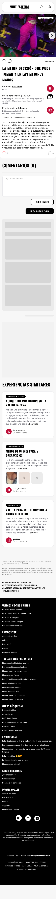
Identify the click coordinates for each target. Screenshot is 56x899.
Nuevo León (7, 644)
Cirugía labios (7, 714)
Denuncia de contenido (11, 783)
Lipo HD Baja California (11, 683)
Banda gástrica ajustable (12, 730)
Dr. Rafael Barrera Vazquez (13, 621)
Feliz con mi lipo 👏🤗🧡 (12, 756)
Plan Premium (7, 797)
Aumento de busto (15, 447)
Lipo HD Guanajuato (10, 691)
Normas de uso (32, 862)
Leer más (33, 424)
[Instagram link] (19, 819)
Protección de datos (15, 862)
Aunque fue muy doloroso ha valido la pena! (26, 403)
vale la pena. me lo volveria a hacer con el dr (26, 512)
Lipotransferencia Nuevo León (14, 671)
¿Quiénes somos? (9, 775)
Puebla (5, 648)
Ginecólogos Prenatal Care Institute (16, 613)
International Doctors (10, 809)
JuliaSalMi (17, 86)
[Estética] (20, 7)
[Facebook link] (28, 819)
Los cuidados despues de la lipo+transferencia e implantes (25, 745)
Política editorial (41, 866)
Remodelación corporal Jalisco (14, 667)
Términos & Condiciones (26, 870)
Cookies (43, 862)
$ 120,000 (25, 95)
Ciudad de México (9, 636)
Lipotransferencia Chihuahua (14, 695)
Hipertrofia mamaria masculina (14, 722)
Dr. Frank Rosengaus (10, 617)
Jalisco (5, 640)
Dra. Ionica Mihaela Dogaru (13, 625)
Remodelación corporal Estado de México (18, 679)
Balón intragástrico (9, 718)
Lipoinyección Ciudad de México (15, 663)
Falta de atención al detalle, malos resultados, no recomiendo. (27, 741)
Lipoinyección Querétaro (12, 687)
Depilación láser (8, 726)
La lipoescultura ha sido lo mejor (15, 760)
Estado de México (9, 652)
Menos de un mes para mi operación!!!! (22, 453)
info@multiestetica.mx (40, 855)
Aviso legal (27, 866)
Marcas (5, 801)
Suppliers (6, 805)
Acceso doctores (9, 793)
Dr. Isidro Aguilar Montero (12, 609)
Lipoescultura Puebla (10, 675)
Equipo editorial (8, 779)
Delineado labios (9, 710)
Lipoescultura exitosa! (11, 764)
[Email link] (37, 818)
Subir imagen (42, 201)
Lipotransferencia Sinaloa (12, 699)
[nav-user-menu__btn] (49, 7)
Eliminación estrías (16, 396)
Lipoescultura (14, 505)
